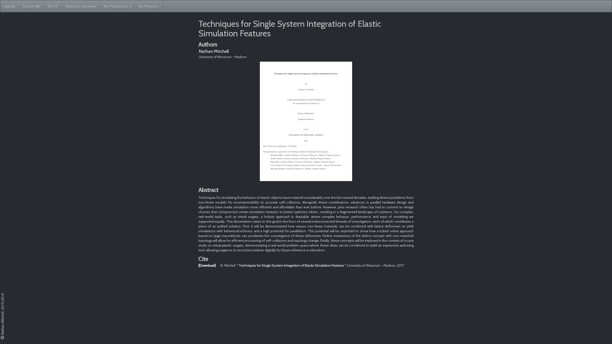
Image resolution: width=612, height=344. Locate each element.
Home (9, 6)
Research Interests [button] (80, 6)
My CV (53, 6)
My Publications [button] (116, 6)
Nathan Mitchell (214, 51)
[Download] (207, 265)
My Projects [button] (148, 6)
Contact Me (31, 6)
